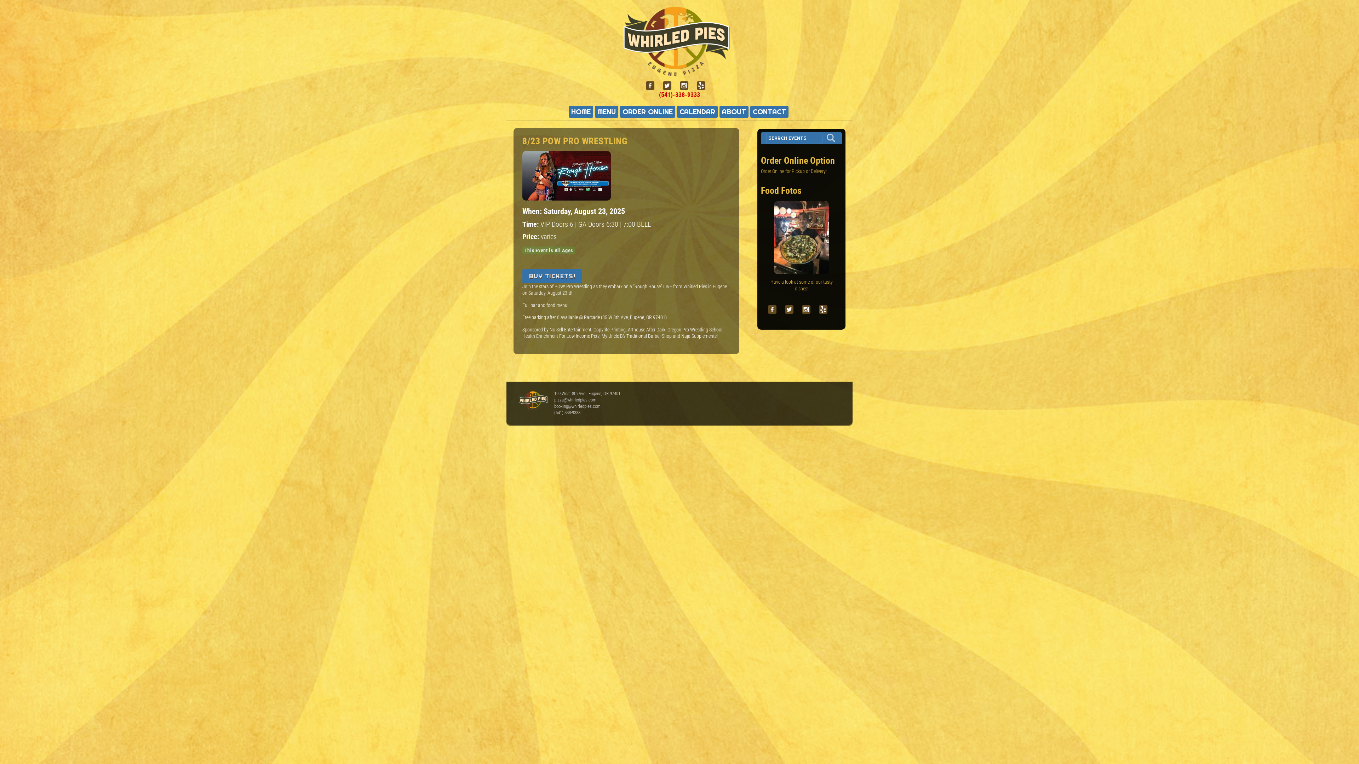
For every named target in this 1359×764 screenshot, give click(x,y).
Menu (606, 111)
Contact (769, 111)
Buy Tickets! (552, 276)
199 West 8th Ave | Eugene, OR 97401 (587, 393)
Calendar (697, 111)
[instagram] (687, 85)
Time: (531, 224)
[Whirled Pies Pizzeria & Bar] (679, 72)
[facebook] (653, 85)
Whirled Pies (533, 401)
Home (581, 111)
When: (533, 211)
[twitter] (670, 85)
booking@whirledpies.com (577, 406)
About (734, 111)
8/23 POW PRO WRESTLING (574, 141)
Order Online (648, 111)
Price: (531, 237)
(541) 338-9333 (567, 412)
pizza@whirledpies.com (575, 400)
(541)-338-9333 (679, 94)
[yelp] (704, 85)
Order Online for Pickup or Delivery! (794, 171)
